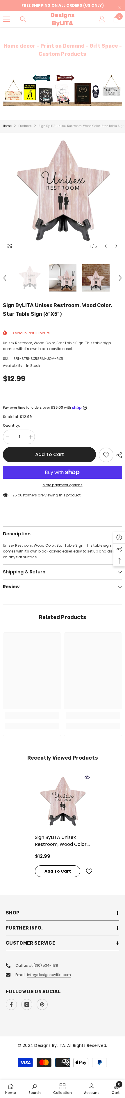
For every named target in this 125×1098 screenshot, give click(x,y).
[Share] (117, 455)
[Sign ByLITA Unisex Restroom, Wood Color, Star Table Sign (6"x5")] (62, 802)
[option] (62, 90)
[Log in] (102, 19)
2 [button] (65, 98)
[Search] (22, 19)
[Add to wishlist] (106, 455)
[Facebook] (11, 1004)
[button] (106, 246)
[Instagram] (26, 1004)
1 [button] (59, 98)
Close (120, 8)
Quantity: (11, 425)
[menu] (6, 19)
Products (25, 126)
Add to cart (49, 454)
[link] (32, 715)
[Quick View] (87, 777)
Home (7, 126)
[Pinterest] (42, 1004)
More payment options (63, 484)
